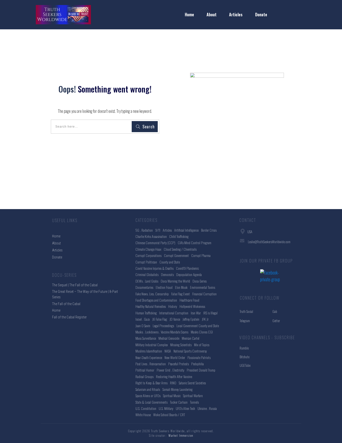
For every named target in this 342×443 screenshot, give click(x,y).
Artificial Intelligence (186, 230)
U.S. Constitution (145, 408)
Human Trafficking (146, 312)
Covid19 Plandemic (187, 268)
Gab (274, 311)
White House (143, 414)
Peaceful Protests (178, 363)
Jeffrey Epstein (191, 319)
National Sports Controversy (190, 350)
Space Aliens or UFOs (147, 395)
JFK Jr (205, 319)
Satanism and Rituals (147, 389)
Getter (276, 320)
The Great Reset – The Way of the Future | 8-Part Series (85, 294)
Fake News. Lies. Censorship (152, 293)
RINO (173, 382)
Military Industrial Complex (151, 344)
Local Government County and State (198, 325)
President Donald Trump (201, 370)
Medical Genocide (168, 338)
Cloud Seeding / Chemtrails (180, 249)
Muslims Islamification (148, 350)
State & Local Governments (151, 402)
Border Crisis (209, 230)
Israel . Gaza (142, 319)
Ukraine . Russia (207, 408)
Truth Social (246, 311)
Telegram (245, 320)
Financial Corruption (204, 293)
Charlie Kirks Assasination (151, 236)
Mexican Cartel (190, 338)
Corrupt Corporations (148, 255)
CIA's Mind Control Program (194, 242)
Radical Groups (144, 376)
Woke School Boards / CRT (169, 414)
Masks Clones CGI (202, 331)
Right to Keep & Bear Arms (151, 382)
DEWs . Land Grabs (146, 281)
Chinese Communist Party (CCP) (155, 242)
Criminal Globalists (146, 274)
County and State (169, 261)
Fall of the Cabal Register (69, 317)
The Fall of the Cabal (66, 304)
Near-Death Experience (148, 357)
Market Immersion (180, 435)
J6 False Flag (159, 319)
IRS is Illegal (210, 312)
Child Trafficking (179, 236)
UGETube (245, 365)
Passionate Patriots (199, 357)
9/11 (157, 230)
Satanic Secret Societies (192, 382)
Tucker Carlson (179, 402)
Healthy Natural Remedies (150, 306)
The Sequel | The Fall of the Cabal (75, 285)
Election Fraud (164, 287)
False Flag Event (180, 293)
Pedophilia (197, 363)
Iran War (196, 312)
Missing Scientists (181, 344)
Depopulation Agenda (189, 274)
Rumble (244, 347)
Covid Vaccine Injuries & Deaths (154, 268)
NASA (167, 350)
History (172, 306)
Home (56, 310)
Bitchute (244, 356)
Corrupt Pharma (201, 255)
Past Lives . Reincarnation (150, 363)
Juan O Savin (142, 325)
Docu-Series (200, 281)
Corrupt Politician (146, 261)
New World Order (174, 357)
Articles (167, 230)
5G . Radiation (144, 230)
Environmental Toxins (202, 287)
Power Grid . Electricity (170, 370)
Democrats (167, 274)
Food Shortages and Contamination (156, 300)
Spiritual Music (172, 395)
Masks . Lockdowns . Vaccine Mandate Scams (161, 331)
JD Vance (174, 319)
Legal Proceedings (163, 325)
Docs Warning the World (175, 281)
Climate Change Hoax (148, 249)
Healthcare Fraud (189, 300)
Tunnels (194, 402)
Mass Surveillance (145, 338)
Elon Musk (181, 287)
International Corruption (173, 312)
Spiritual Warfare (193, 395)
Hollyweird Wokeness (192, 306)
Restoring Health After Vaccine (174, 376)
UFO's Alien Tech (185, 408)
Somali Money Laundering (177, 389)
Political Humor (144, 370)
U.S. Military (166, 408)
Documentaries (144, 287)
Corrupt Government (176, 255)
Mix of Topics (201, 344)
